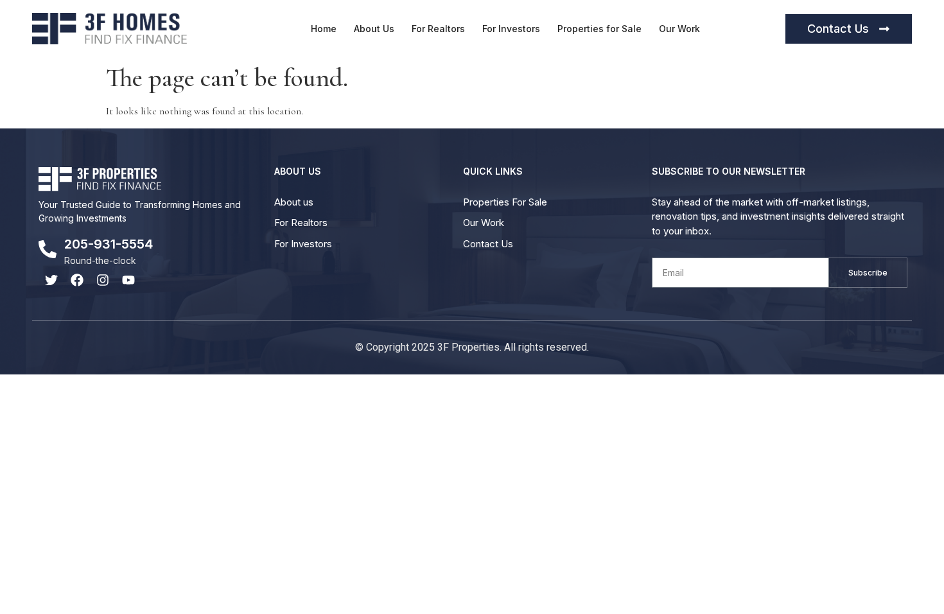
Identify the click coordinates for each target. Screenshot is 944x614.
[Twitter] (51, 280)
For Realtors (438, 28)
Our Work (679, 28)
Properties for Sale (599, 28)
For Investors (511, 28)
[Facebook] (77, 280)
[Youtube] (128, 280)
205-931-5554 (108, 244)
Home (324, 28)
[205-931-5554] (48, 249)
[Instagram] (103, 280)
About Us (374, 28)
